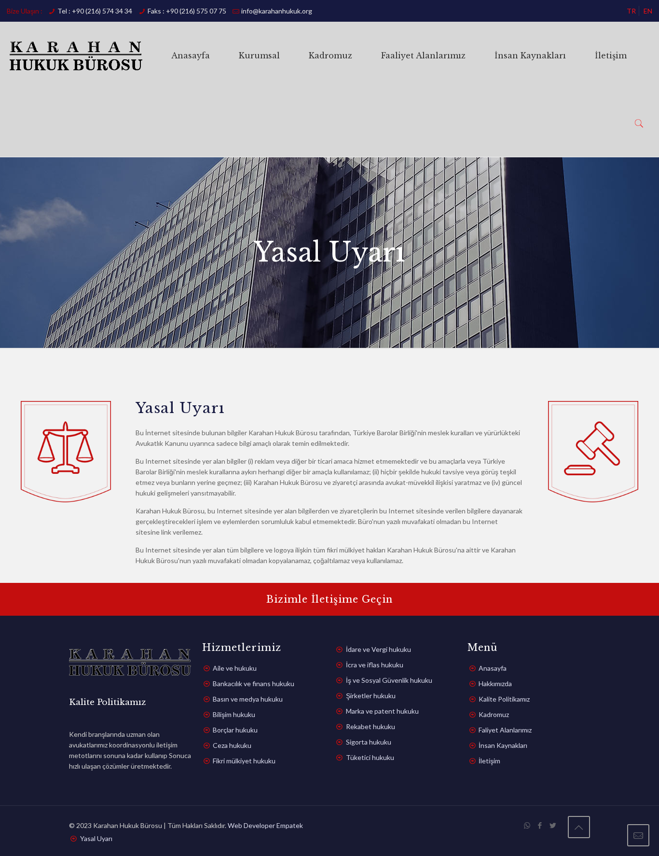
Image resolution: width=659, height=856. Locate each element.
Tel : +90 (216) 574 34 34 (94, 11)
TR (631, 11)
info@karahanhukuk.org (276, 11)
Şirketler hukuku (371, 695)
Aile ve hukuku (235, 668)
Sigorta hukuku (368, 742)
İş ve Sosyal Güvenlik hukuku (389, 680)
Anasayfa (493, 668)
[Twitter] (553, 825)
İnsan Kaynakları (503, 745)
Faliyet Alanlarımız (505, 730)
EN (648, 11)
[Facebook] (540, 825)
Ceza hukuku (232, 745)
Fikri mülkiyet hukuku (244, 761)
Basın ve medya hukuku (248, 699)
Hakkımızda (495, 683)
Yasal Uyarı (96, 838)
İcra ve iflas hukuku (374, 665)
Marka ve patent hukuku (382, 711)
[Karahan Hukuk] (76, 55)
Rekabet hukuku (370, 726)
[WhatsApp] (527, 825)
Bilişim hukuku (234, 714)
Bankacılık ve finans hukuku (253, 683)
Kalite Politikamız (504, 699)
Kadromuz (494, 714)
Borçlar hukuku (235, 730)
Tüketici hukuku (370, 757)
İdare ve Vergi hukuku (378, 649)
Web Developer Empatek (265, 825)
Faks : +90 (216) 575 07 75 (187, 11)
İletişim (489, 761)
